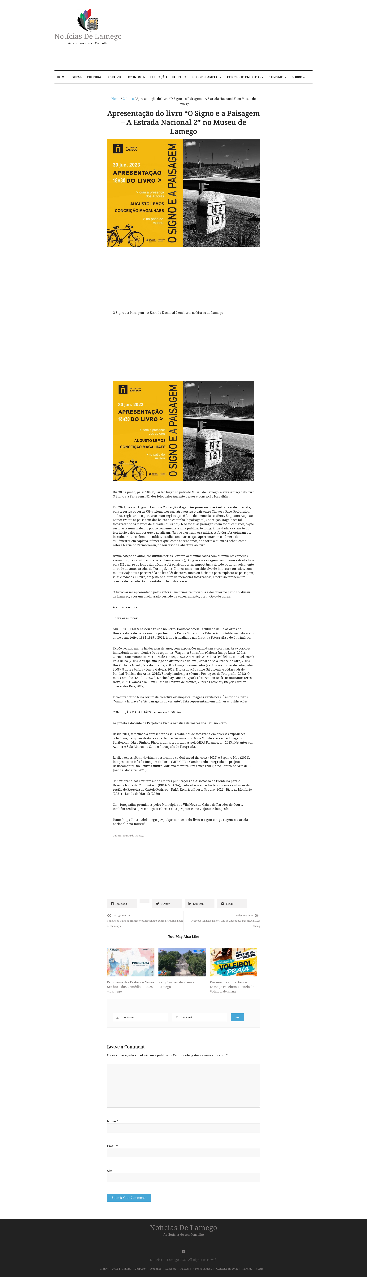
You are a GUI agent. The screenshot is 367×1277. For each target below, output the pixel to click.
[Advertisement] (224, 37)
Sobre (297, 77)
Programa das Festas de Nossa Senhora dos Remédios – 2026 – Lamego (130, 986)
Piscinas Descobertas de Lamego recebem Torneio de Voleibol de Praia (232, 986)
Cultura (94, 77)
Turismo (276, 77)
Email (112, 1146)
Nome (112, 1121)
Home (61, 77)
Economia (136, 77)
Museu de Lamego (133, 835)
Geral (77, 77)
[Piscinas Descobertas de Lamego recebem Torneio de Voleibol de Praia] (233, 962)
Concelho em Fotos (244, 77)
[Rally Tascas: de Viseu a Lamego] (182, 962)
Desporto (114, 77)
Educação (158, 77)
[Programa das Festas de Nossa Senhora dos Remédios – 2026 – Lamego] (130, 962)
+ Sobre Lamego (205, 77)
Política (179, 77)
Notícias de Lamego (88, 36)
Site (110, 1171)
